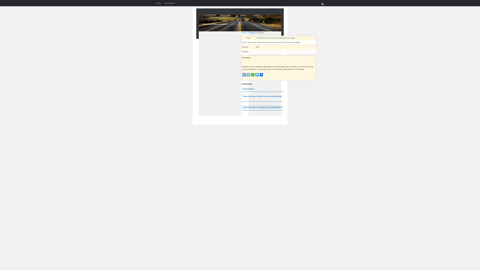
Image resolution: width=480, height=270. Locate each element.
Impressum (169, 3)
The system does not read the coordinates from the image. (275, 38)
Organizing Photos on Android (214, 24)
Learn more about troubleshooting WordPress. (262, 107)
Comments (249, 89)
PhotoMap (252, 33)
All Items (244, 33)
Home (158, 3)
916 (245, 42)
